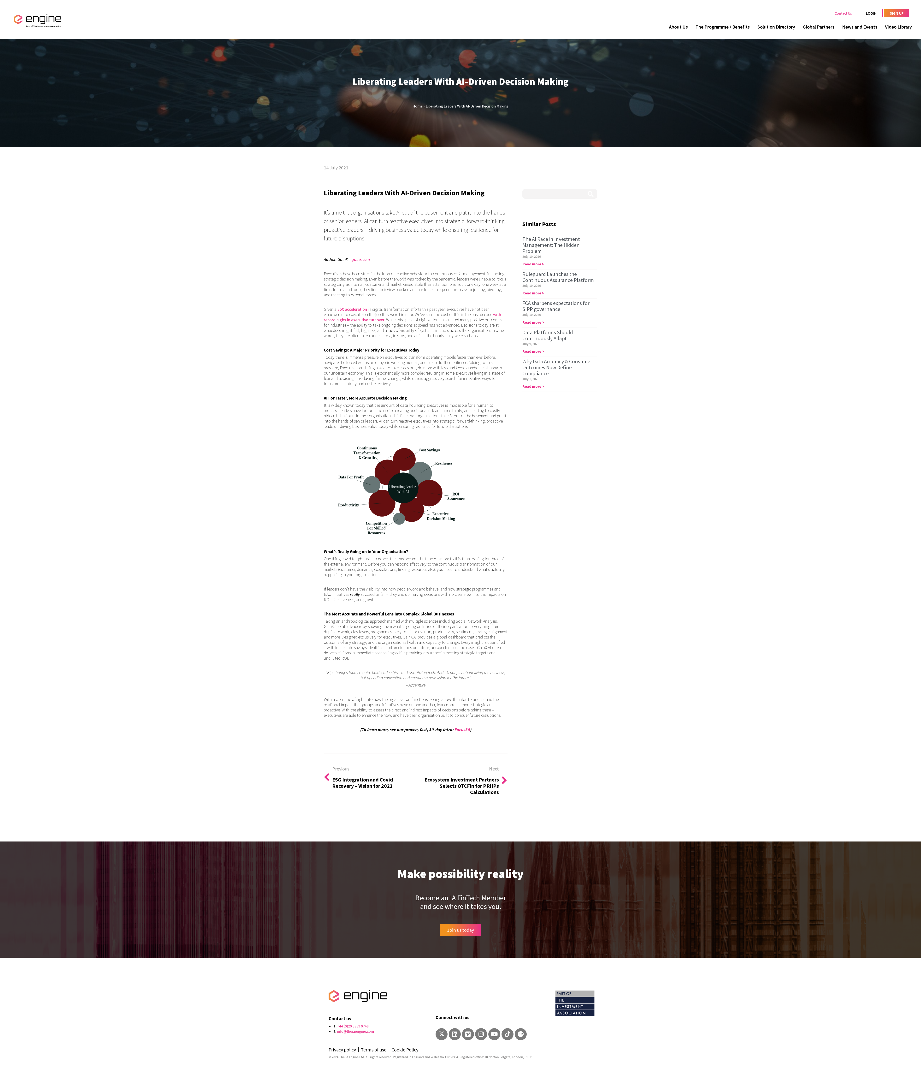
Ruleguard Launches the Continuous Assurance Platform (558, 277)
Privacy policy (342, 1049)
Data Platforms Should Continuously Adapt (547, 335)
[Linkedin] (455, 1034)
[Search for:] (559, 194)
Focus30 (462, 729)
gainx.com (361, 259)
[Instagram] (481, 1034)
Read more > (533, 264)
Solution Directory (776, 27)
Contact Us (843, 13)
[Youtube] (494, 1034)
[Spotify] (521, 1034)
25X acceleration (352, 309)
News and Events (859, 27)
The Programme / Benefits (723, 27)
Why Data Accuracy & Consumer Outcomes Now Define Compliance (557, 367)
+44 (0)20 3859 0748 (353, 1026)
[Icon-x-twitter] (442, 1034)
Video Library (898, 27)
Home (418, 106)
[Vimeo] (468, 1034)
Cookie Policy (404, 1049)
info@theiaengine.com (355, 1031)
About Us (678, 27)
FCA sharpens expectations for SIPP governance (556, 306)
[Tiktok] (508, 1034)
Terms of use (373, 1049)
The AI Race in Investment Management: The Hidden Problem (551, 245)
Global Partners (818, 27)
